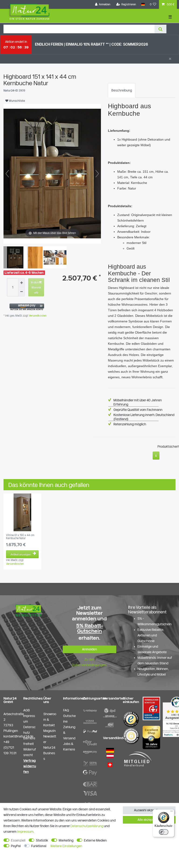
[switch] (163, 832)
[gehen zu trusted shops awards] (151, 737)
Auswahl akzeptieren (149, 810)
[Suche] (160, 29)
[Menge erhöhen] (21, 282)
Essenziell (18, 840)
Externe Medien (95, 840)
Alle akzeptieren (149, 820)
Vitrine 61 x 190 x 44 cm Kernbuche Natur (20, 536)
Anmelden (89, 649)
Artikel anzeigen (20, 554)
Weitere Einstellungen (66, 846)
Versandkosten (37, 315)
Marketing (66, 840)
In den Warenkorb (36, 287)
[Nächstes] (97, 173)
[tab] (121, 90)
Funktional (38, 846)
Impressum (25, 831)
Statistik (42, 840)
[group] (22, 512)
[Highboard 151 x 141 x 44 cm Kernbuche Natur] (15, 258)
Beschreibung (121, 90)
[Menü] (171, 812)
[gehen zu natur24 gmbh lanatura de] (151, 708)
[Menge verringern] (21, 291)
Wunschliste (16, 100)
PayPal (16, 846)
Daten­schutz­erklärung (86, 826)
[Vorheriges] (7, 173)
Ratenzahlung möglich (130, 424)
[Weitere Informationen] (156, 456)
